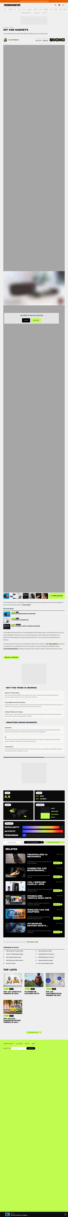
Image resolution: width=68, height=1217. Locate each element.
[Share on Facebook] (57, 39)
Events (45, 12)
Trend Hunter (6, 27)
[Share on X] (60, 39)
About (33, 1043)
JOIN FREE (36, 320)
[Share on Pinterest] (63, 39)
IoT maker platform (52, 644)
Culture (29, 9)
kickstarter (45, 40)
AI (15, 9)
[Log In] (59, 5)
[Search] (55, 5)
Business (46, 9)
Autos (11, 27)
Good (55, 9)
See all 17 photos (11, 657)
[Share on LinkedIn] (54, 39)
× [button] (66, 1)
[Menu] (63, 5)
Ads (40, 9)
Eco (51, 9)
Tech (19, 9)
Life (24, 9)
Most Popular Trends (32, 942)
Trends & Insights (25, 12)
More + (65, 9)
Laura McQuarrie (14, 39)
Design (35, 9)
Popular (11, 9)
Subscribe (31, 1048)
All (5, 9)
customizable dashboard (10, 648)
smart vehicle (26, 605)
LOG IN (26, 320)
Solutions (36, 12)
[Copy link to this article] (51, 39)
